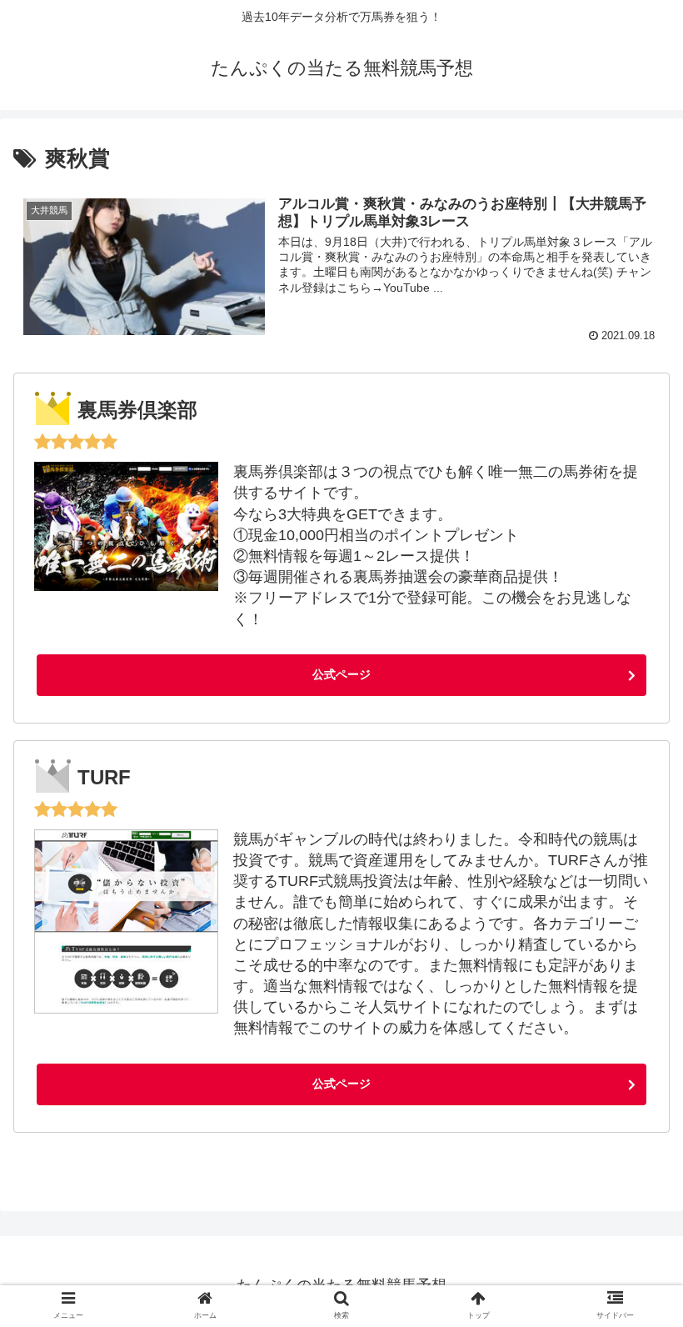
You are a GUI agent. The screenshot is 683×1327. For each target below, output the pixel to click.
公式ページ (341, 674)
